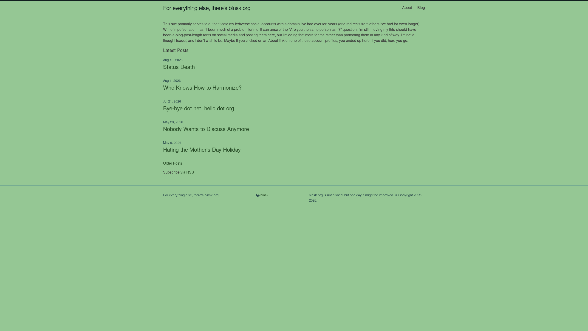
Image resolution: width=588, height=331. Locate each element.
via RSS (187, 172)
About (407, 7)
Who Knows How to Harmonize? (202, 87)
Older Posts (172, 163)
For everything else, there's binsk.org (206, 7)
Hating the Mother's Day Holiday (202, 149)
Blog (421, 7)
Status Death (179, 67)
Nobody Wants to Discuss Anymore (206, 129)
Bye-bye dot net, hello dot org (198, 108)
